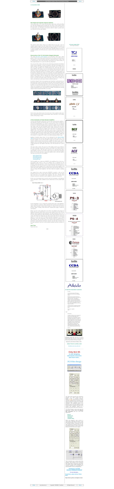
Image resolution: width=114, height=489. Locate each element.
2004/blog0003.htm (36, 159)
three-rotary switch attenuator (41, 56)
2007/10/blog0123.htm (37, 156)
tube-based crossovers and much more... (74, 356)
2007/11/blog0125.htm (37, 155)
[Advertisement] (74, 23)
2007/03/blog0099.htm (37, 157)
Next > (80, 1)
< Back (33, 1)
